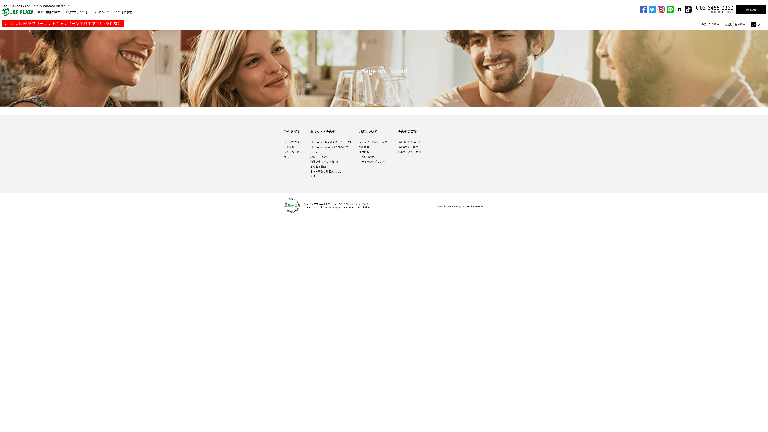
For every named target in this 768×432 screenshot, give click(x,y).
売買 (286, 157)
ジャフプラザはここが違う (374, 142)
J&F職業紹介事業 (408, 147)
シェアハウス (291, 142)
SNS (312, 176)
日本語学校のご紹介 (409, 152)
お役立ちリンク (319, 157)
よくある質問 (318, 166)
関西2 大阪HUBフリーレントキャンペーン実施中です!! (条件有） (63, 23)
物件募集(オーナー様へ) (324, 161)
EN (759, 24)
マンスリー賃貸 (293, 152)
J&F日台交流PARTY (409, 142)
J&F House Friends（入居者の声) (329, 147)
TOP (40, 12)
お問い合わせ (366, 157)
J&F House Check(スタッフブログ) (330, 142)
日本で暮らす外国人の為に (325, 171)
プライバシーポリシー (372, 161)
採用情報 (364, 152)
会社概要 (364, 147)
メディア (315, 152)
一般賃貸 (289, 147)
